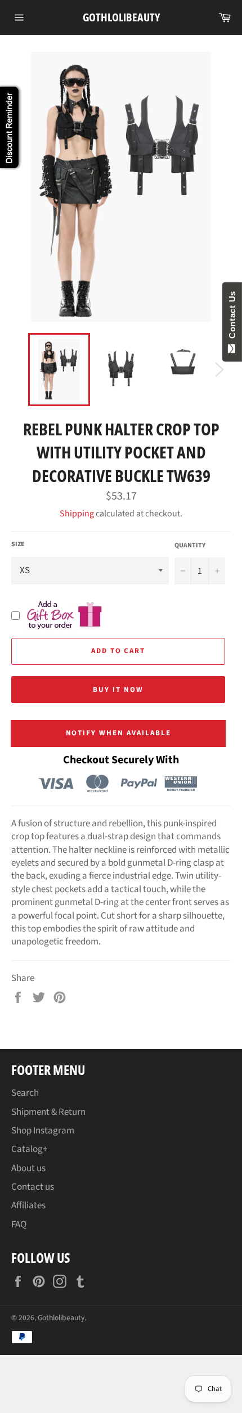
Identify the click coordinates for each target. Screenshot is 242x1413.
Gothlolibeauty (121, 17)
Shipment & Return (48, 1112)
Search (25, 1093)
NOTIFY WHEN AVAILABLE (118, 733)
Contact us (32, 1187)
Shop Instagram (42, 1130)
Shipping (77, 513)
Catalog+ (29, 1149)
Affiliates (28, 1205)
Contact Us (232, 317)
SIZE (18, 544)
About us (28, 1168)
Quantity (189, 545)
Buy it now (118, 690)
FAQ (18, 1224)
